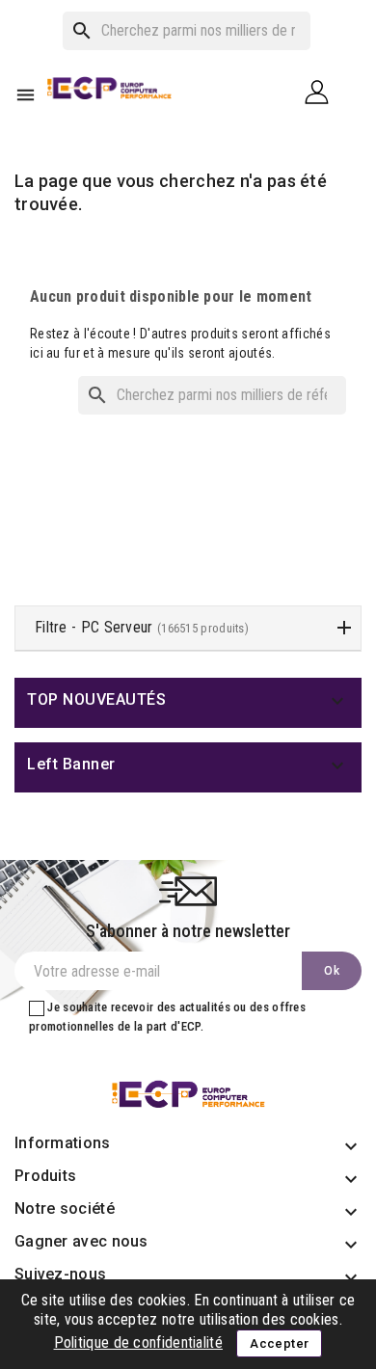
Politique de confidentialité (138, 1342)
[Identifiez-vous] (324, 91)
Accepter (279, 1343)
